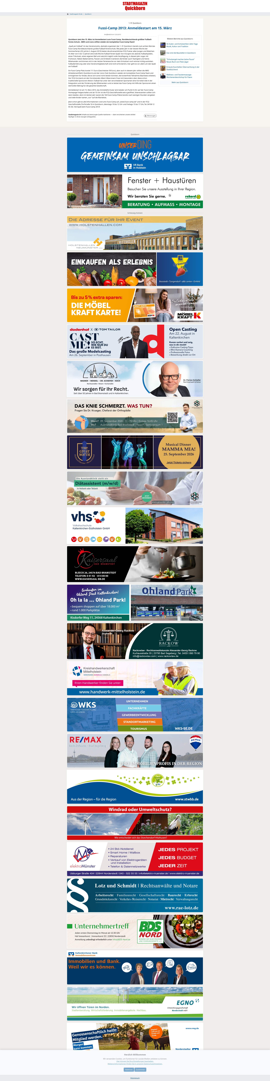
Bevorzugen (151, 116)
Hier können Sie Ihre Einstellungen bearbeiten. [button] (135, 1061)
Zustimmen (140, 1069)
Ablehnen (129, 1069)
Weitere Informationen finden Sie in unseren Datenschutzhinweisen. (135, 1064)
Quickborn (88, 14)
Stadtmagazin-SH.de (75, 14)
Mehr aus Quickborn (180, 82)
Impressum (135, 1078)
